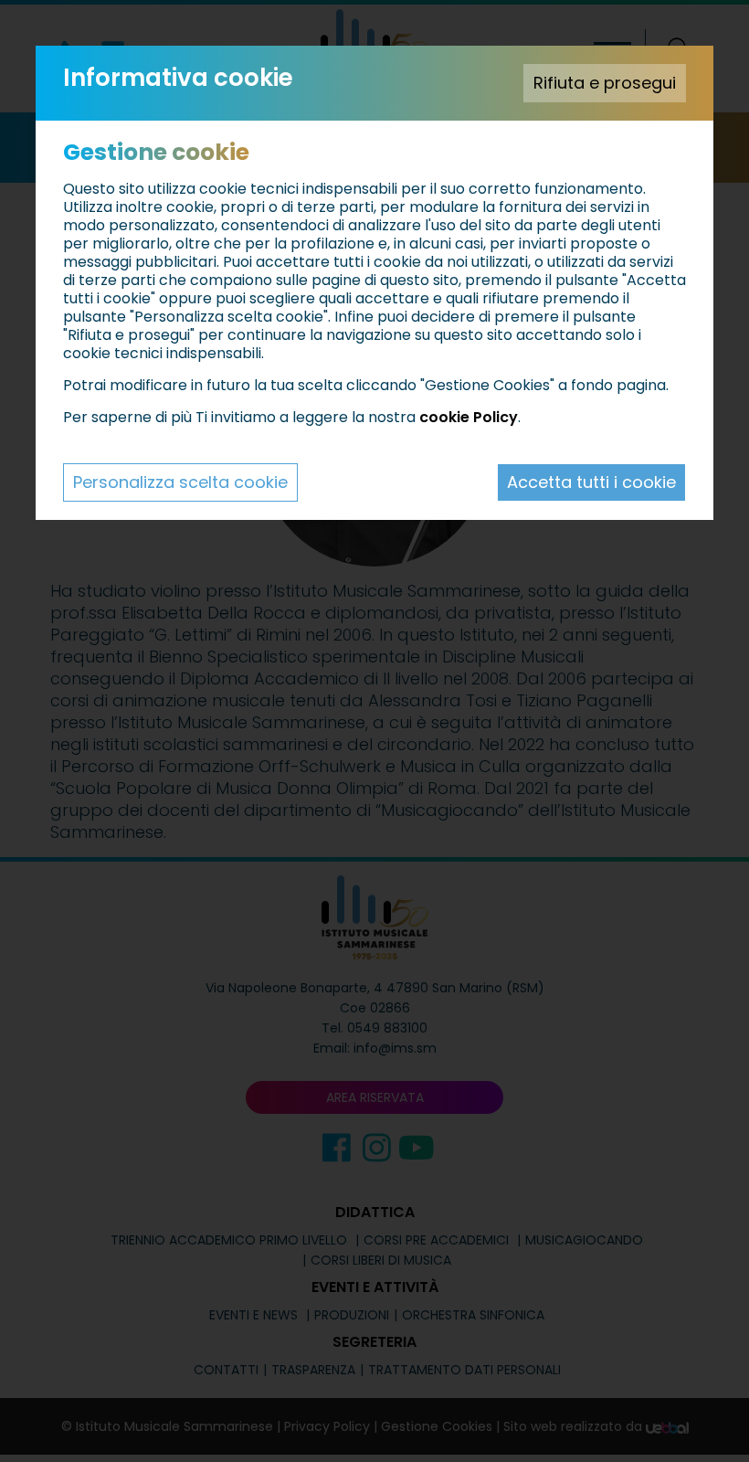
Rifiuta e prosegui (604, 82)
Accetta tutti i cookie (591, 482)
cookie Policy (468, 417)
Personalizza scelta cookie (180, 482)
